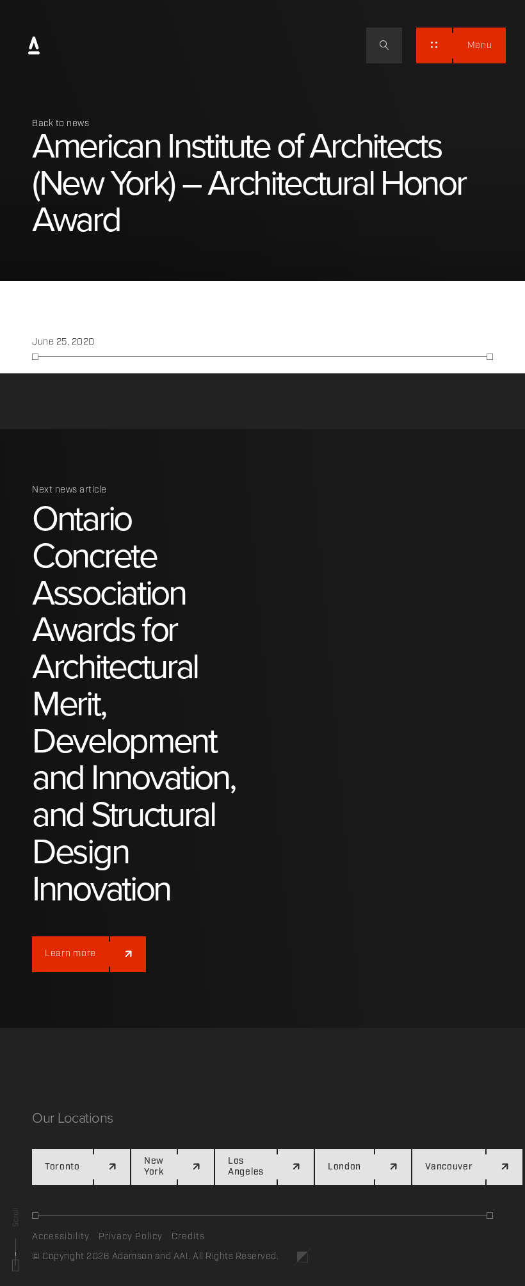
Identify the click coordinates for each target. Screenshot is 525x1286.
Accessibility (61, 1236)
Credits (188, 1236)
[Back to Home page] (34, 47)
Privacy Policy (131, 1236)
